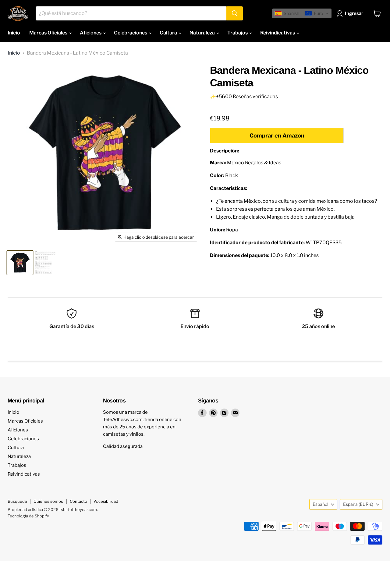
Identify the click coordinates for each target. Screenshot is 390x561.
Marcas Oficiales (48, 33)
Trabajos (238, 33)
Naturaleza (203, 33)
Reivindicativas (278, 33)
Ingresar (354, 13)
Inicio (14, 33)
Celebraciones (131, 33)
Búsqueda (17, 501)
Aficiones (91, 33)
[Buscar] (234, 13)
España (358, 504)
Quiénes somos (48, 501)
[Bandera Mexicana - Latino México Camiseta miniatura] (20, 263)
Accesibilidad (106, 501)
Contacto (78, 501)
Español (320, 504)
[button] (302, 13)
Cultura (169, 33)
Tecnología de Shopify (28, 515)
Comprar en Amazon (277, 135)
